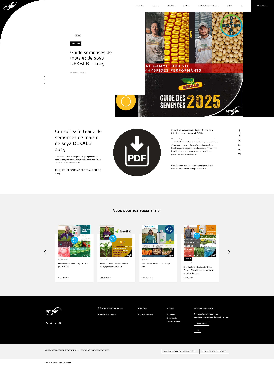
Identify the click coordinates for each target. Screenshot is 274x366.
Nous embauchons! (145, 314)
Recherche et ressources (107, 314)
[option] (74, 252)
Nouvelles (171, 314)
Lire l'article (63, 278)
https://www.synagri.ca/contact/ (192, 169)
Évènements (172, 318)
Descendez (45, 80)
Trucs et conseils (173, 321)
